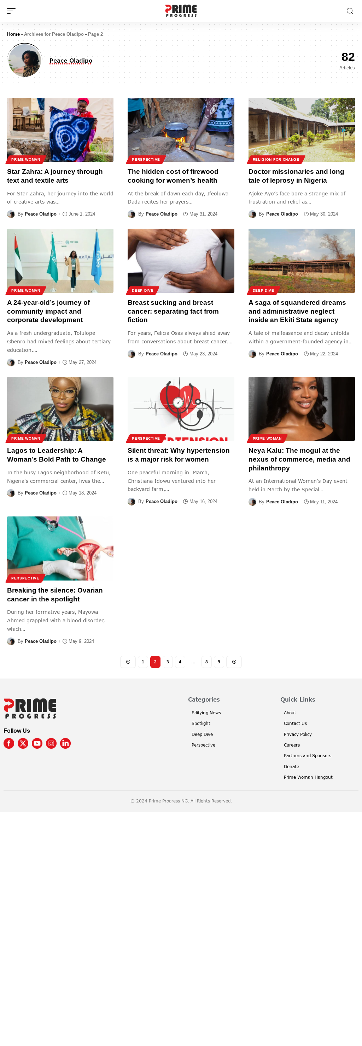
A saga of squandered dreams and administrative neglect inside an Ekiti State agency (297, 311)
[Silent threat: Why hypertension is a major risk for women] (181, 409)
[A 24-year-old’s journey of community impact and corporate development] (60, 261)
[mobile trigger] (13, 11)
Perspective (146, 159)
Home (13, 34)
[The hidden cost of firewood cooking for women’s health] (181, 130)
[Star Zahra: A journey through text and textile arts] (60, 130)
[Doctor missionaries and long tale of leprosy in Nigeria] (302, 130)
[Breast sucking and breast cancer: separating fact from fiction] (181, 261)
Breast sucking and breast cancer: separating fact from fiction (173, 311)
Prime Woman (25, 159)
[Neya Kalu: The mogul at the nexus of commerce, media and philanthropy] (302, 409)
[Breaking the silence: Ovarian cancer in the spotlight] (60, 548)
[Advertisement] (181, 927)
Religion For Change (276, 159)
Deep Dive (142, 290)
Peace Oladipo (41, 214)
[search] (350, 11)
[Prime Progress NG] (181, 11)
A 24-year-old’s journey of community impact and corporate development (48, 311)
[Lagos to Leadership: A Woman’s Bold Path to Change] (60, 409)
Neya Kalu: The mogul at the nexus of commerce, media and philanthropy (299, 459)
